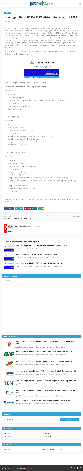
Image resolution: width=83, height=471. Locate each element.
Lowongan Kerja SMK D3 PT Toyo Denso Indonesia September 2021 (41, 246)
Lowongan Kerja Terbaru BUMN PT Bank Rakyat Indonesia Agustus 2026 (43, 400)
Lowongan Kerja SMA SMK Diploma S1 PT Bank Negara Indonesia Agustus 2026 (45, 381)
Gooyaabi (28, 468)
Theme (12, 468)
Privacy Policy (46, 436)
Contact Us (7, 436)
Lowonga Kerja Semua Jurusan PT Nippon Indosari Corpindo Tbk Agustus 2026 (45, 371)
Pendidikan (8, 449)
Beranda (7, 433)
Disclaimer (45, 433)
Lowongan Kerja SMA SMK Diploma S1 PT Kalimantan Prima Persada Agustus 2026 (45, 391)
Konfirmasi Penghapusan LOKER (52, 449)
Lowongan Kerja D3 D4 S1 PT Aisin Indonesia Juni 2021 (36, 254)
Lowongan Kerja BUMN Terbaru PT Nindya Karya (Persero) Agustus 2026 (43, 361)
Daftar (6, 202)
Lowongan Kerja (33, 226)
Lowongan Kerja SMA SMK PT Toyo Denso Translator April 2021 (39, 263)
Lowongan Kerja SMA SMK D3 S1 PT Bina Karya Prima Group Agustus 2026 (43, 351)
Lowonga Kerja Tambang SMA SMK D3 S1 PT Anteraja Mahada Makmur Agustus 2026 (46, 343)
